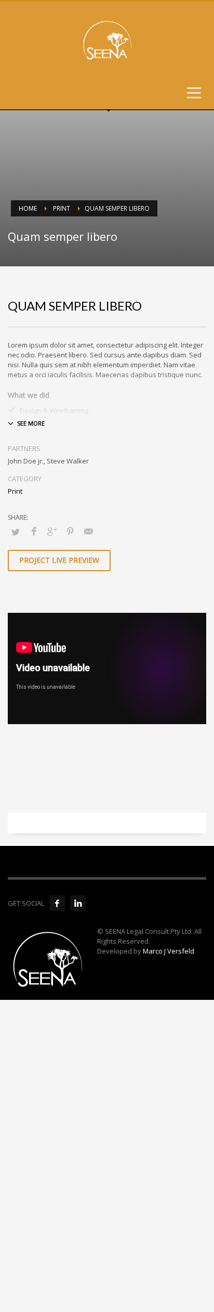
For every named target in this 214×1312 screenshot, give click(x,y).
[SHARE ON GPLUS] (52, 531)
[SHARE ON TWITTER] (15, 531)
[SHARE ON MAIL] (88, 531)
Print (15, 491)
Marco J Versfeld (168, 951)
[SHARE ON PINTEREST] (70, 531)
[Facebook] (57, 903)
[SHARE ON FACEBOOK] (34, 531)
